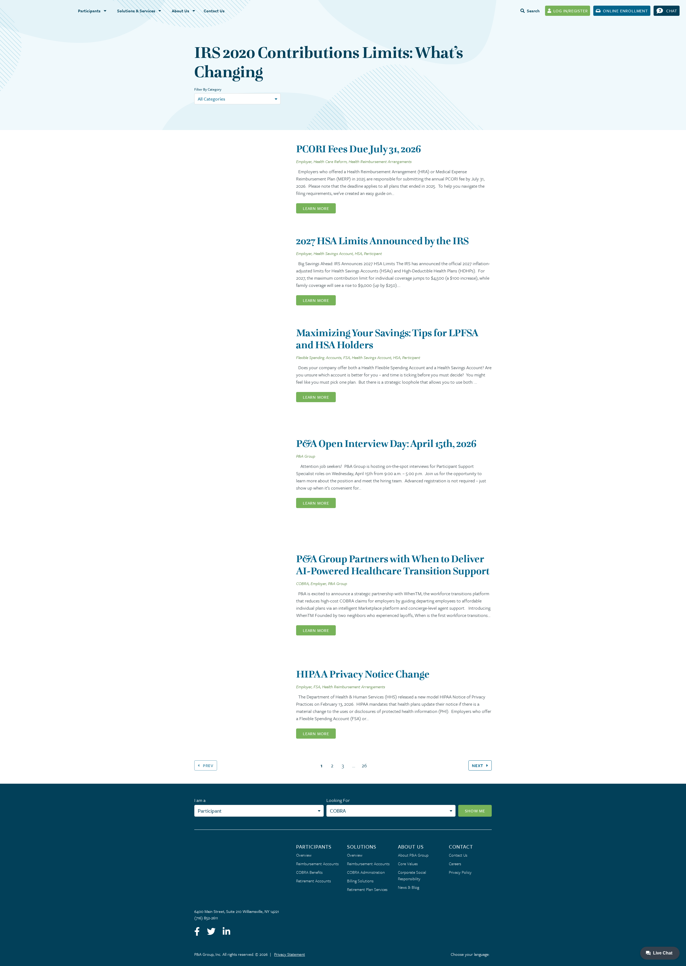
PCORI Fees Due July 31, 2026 (358, 149)
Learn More (316, 208)
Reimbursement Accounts (317, 864)
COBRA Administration (366, 872)
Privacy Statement (289, 954)
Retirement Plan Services (367, 889)
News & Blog (408, 887)
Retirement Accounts (313, 881)
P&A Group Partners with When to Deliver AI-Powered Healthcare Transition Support (392, 565)
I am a (200, 800)
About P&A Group (413, 855)
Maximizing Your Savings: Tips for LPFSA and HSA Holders (387, 339)
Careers (455, 864)
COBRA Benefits (309, 872)
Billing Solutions (360, 881)
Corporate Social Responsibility (412, 875)
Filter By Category (207, 89)
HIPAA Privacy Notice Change (363, 674)
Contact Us (214, 11)
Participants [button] (89, 11)
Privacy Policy (460, 872)
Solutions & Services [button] (136, 11)
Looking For (338, 800)
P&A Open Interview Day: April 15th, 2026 (386, 443)
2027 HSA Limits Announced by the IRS (382, 241)
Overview (303, 855)
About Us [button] (180, 11)
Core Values (408, 864)
